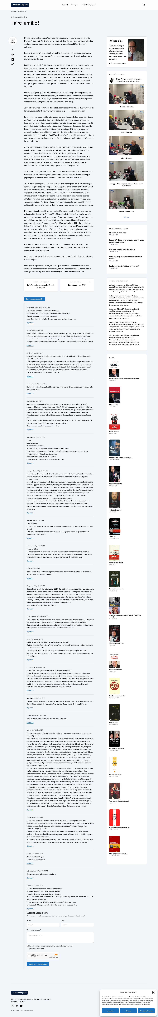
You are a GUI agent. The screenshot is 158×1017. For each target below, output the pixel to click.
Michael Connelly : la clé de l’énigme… (122, 249)
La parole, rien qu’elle (115, 484)
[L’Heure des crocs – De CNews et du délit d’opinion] (114, 369)
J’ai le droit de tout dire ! (116, 643)
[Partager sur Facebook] (12, 54)
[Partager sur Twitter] (12, 50)
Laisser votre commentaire (38, 964)
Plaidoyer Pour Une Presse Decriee (119, 827)
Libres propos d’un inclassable (118, 854)
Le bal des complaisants (116, 589)
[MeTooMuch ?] (114, 395)
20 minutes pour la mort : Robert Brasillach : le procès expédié (125, 616)
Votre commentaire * (34, 930)
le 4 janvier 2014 (37, 330)
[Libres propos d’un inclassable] (114, 844)
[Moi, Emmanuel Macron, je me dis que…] (114, 448)
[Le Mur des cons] (114, 421)
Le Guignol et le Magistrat (117, 748)
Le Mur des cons (114, 431)
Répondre (30, 322)
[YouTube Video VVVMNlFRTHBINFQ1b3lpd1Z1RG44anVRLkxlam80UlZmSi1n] (126, 171)
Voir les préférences (146, 1011)
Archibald (30, 698)
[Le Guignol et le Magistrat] (114, 739)
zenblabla (30, 437)
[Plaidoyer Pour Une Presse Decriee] (114, 817)
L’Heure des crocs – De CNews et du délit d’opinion (124, 378)
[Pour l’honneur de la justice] (114, 686)
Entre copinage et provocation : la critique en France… (125, 258)
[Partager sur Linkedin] (12, 59)
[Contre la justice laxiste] (114, 553)
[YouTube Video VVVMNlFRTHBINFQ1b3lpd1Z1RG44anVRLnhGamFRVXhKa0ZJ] (126, 94)
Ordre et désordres (115, 510)
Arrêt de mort (113, 722)
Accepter (110, 1011)
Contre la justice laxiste (116, 563)
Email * (63, 920)
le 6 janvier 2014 (44, 308)
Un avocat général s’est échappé (119, 801)
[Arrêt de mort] (114, 712)
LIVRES (111, 357)
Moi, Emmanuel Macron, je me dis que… (121, 457)
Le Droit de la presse (115, 775)
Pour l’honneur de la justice (117, 696)
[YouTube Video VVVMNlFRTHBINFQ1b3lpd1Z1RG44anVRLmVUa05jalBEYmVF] (126, 120)
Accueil (13, 11)
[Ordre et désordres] (114, 500)
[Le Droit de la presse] (114, 765)
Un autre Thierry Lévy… (118, 233)
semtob (29, 520)
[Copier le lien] (12, 64)
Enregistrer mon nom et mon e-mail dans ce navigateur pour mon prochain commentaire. (51, 947)
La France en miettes (115, 669)
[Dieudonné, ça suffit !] (77, 285)
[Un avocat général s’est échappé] (114, 791)
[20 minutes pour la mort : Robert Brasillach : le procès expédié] (114, 605)
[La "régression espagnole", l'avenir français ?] (41, 285)
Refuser (128, 1011)
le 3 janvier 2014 (39, 546)
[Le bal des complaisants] (114, 579)
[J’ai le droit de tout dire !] (114, 633)
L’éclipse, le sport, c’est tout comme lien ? (124, 266)
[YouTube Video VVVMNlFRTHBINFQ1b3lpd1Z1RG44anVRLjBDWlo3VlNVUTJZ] (126, 145)
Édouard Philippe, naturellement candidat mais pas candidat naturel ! (126, 241)
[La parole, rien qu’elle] (114, 474)
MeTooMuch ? (113, 405)
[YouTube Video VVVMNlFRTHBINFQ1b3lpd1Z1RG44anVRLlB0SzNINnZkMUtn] (126, 199)
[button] (154, 992)
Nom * (29, 920)
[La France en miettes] (114, 660)
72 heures (112, 536)
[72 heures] (115, 526)
